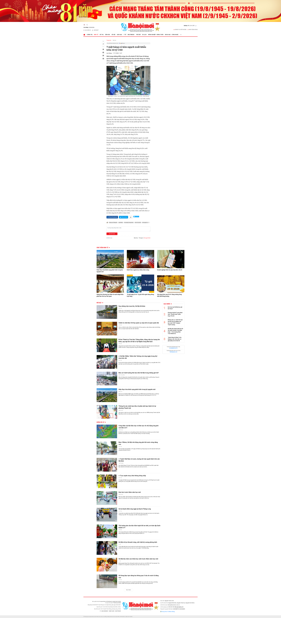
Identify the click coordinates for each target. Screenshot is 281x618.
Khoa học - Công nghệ (171, 34)
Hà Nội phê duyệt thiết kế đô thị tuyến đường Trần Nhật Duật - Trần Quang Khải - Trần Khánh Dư (175, 331)
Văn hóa (107, 34)
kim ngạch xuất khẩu (146, 222)
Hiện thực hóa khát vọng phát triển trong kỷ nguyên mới (110, 270)
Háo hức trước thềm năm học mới (130, 492)
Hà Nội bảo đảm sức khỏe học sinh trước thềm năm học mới (138, 559)
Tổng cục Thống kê (113, 222)
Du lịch (144, 34)
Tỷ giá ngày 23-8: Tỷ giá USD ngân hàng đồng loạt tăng (140, 295)
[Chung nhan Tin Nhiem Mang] (167, 611)
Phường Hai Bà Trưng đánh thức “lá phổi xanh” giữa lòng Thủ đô (175, 314)
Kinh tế (96, 34)
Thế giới (138, 34)
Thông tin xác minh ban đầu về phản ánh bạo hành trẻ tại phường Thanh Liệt (137, 407)
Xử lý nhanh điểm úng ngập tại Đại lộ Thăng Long (135, 509)
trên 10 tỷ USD (138, 222)
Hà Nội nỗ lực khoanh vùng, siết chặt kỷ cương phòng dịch (138, 542)
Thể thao (121, 463)
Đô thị (101, 34)
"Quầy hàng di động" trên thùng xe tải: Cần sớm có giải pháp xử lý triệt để (174, 339)
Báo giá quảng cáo (179, 606)
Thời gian (141, 237)
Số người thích (147, 237)
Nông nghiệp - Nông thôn (155, 34)
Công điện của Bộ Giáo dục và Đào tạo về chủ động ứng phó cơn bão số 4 (139, 427)
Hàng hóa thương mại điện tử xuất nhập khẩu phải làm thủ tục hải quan (110, 295)
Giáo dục (119, 34)
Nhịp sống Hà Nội (193, 29)
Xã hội (113, 34)
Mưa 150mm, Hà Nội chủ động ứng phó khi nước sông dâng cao (138, 443)
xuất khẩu (121, 222)
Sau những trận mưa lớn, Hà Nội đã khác (132, 306)
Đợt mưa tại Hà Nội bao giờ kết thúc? (175, 307)
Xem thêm (128, 589)
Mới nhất (96, 30)
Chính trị (89, 34)
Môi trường (122, 375)
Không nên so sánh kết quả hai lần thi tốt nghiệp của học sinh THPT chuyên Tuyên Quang (175, 322)
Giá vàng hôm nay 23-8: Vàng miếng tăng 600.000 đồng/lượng (169, 295)
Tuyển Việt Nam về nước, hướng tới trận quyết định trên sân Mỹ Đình (139, 460)
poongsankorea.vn (173, 348)
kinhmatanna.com (173, 351)
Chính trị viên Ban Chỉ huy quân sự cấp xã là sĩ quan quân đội (139, 323)
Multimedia (131, 34)
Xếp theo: (136, 237)
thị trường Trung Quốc (128, 222)
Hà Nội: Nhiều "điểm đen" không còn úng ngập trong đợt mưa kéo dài (138, 357)
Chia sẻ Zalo (124, 217)
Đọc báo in (88, 30)
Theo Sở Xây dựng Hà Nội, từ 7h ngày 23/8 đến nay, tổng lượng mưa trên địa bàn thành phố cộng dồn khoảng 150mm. (139, 449)
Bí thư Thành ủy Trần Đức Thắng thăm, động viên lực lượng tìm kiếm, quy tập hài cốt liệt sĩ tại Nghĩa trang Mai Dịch (139, 340)
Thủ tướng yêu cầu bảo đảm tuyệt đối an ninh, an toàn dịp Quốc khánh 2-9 (139, 526)
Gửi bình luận (112, 233)
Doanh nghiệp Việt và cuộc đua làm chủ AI (169, 270)
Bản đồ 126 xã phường (180, 29)
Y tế (125, 34)
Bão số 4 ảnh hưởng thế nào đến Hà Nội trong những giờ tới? (139, 373)
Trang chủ (108, 40)
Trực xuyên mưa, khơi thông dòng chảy (133, 475)
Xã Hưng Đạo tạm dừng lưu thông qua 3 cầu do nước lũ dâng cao (139, 576)
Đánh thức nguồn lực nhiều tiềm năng (138, 270)
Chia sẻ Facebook (113, 217)
